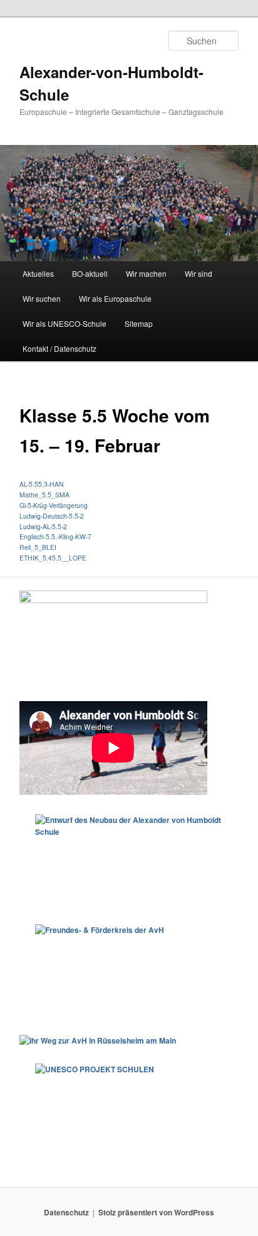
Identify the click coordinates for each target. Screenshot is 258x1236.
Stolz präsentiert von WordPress (156, 1212)
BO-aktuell (90, 273)
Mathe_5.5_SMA (44, 494)
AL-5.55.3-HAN (41, 484)
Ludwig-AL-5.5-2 (43, 526)
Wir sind (198, 273)
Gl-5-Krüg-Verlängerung (53, 505)
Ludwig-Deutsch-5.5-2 (51, 516)
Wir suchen (42, 298)
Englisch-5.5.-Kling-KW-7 (55, 536)
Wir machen (146, 273)
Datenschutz (66, 1212)
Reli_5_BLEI (37, 547)
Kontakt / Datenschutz (59, 348)
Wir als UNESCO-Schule (64, 323)
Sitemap (139, 323)
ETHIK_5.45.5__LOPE (52, 557)
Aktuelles (38, 273)
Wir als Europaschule (115, 298)
